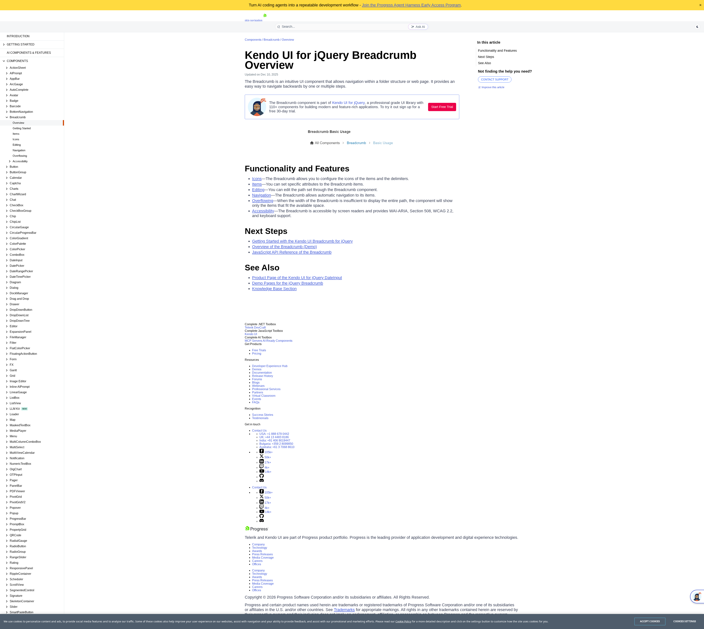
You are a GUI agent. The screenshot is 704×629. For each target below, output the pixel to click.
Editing (17, 144)
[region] (352, 621)
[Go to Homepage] (264, 20)
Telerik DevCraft (255, 327)
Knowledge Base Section (274, 288)
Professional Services (266, 389)
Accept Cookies (650, 621)
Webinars (258, 385)
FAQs (255, 402)
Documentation (262, 372)
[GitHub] (261, 476)
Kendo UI (251, 334)
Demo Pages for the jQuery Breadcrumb (287, 283)
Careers (257, 560)
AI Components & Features (29, 52)
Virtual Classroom (263, 395)
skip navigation (253, 20)
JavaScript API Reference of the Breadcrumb (291, 252)
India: (274, 440)
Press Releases (262, 554)
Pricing (256, 353)
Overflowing (20, 155)
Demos (256, 369)
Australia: (276, 447)
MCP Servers (253, 340)
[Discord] (261, 481)
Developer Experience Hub (269, 366)
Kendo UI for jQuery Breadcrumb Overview (331, 60)
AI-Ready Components (277, 340)
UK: (274, 437)
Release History (262, 375)
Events (256, 399)
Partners (257, 392)
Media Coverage (263, 557)
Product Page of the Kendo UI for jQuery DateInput (297, 277)
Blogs (256, 382)
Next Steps (266, 231)
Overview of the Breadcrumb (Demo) (284, 246)
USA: (274, 433)
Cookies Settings (684, 621)
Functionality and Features (297, 168)
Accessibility (263, 211)
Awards (257, 551)
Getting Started (22, 128)
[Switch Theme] (697, 27)
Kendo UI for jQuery (348, 103)
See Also (262, 267)
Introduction (18, 36)
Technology (259, 547)
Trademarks (344, 609)
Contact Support (494, 79)
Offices (256, 564)
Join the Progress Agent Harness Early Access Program (411, 5)
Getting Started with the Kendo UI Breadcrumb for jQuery (302, 241)
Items (16, 133)
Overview (18, 122)
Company (258, 544)
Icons (16, 139)
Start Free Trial (442, 107)
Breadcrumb (272, 39)
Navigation (19, 150)
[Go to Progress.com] (257, 530)
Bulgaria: (276, 443)
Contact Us (259, 430)
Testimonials (260, 418)
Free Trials (259, 350)
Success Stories (262, 414)
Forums (257, 379)
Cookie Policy (403, 621)
